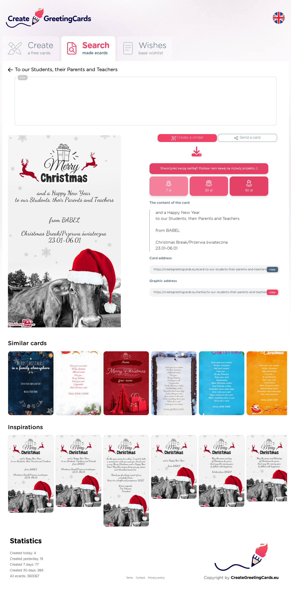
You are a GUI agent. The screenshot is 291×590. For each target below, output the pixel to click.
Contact (140, 578)
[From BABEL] (175, 467)
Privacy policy (156, 578)
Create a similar (190, 137)
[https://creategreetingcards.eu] (136, 18)
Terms (129, 578)
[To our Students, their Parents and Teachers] (32, 474)
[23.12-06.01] (79, 471)
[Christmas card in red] (127, 383)
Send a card (250, 137)
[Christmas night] (32, 383)
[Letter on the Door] (175, 383)
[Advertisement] (145, 101)
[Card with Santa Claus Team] (79, 383)
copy (272, 269)
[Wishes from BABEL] (222, 471)
